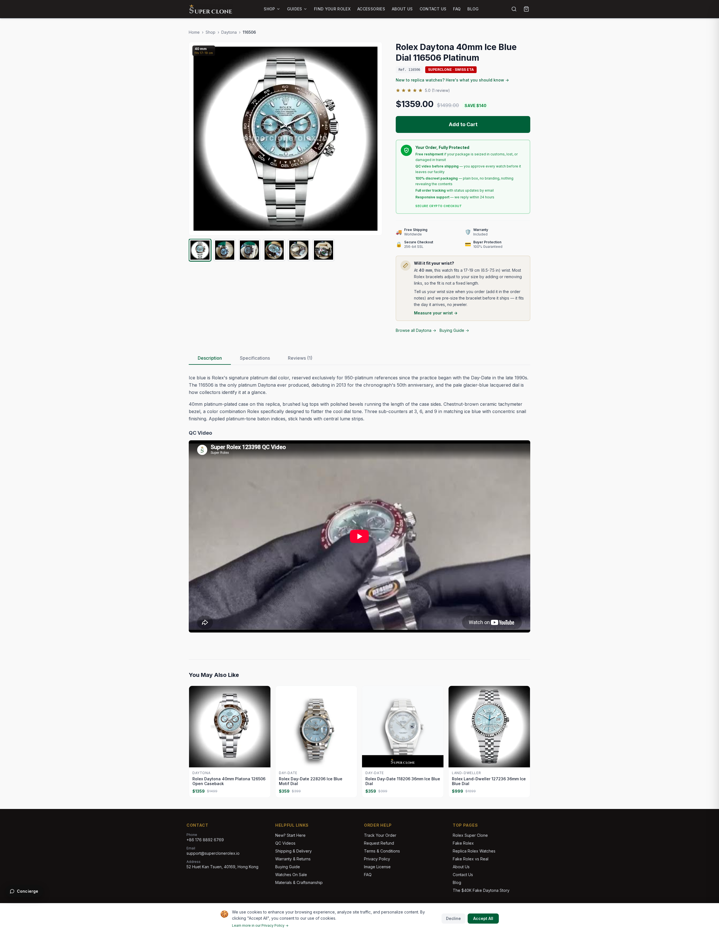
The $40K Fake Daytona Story (481, 890)
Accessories (371, 8)
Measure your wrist (436, 312)
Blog (473, 8)
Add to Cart (463, 124)
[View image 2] (224, 250)
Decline (453, 918)
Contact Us (433, 8)
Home (194, 32)
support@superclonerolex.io (213, 853)
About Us (402, 8)
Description (210, 358)
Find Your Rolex (332, 8)
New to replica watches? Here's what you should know (452, 80)
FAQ (457, 8)
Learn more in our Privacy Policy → (260, 925)
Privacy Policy (377, 858)
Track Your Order (380, 835)
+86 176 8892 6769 (205, 839)
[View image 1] (200, 250)
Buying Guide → (454, 330)
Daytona (229, 32)
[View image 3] (249, 250)
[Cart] (526, 9)
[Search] (514, 9)
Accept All (483, 918)
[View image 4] (274, 250)
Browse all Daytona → (416, 330)
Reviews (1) (300, 358)
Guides (294, 8)
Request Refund (379, 843)
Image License (377, 866)
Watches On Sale (291, 874)
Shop (269, 8)
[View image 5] (299, 250)
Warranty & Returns (293, 858)
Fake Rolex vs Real (470, 858)
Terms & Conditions (382, 851)
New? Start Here (290, 835)
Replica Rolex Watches (474, 851)
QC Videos (285, 843)
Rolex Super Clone (470, 835)
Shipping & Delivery (293, 851)
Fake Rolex (463, 843)
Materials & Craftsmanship (299, 882)
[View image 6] (323, 250)
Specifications (255, 358)
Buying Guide (287, 866)
